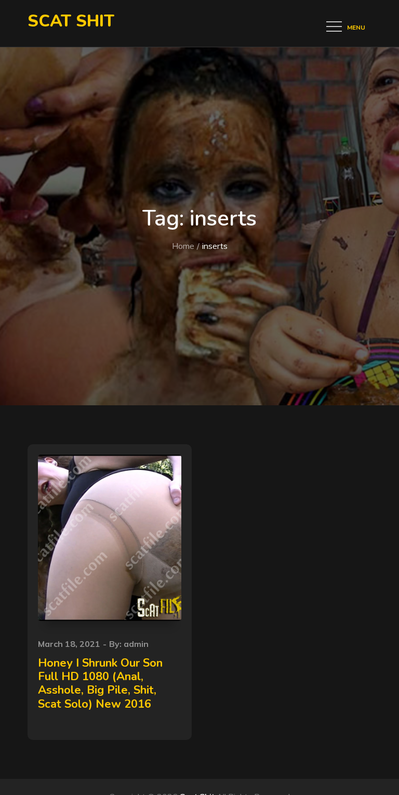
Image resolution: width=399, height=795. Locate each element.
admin (136, 644)
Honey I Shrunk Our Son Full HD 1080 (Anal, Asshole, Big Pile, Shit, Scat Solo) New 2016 (100, 683)
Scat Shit (71, 21)
